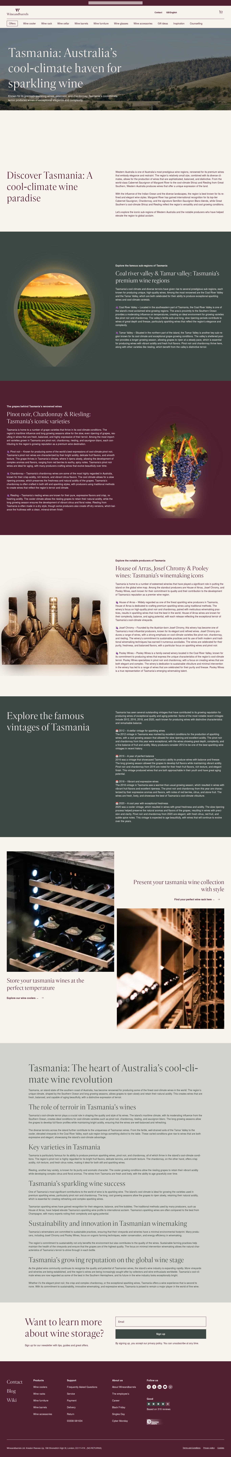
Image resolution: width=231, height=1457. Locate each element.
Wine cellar (63, 23)
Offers (12, 23)
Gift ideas (163, 23)
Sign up (160, 1334)
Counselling (196, 23)
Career (116, 1400)
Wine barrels (81, 23)
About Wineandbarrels (124, 1387)
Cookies (220, 1447)
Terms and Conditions (192, 1447)
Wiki (12, 1400)
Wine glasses (121, 23)
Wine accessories (143, 23)
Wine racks (39, 1393)
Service (71, 1393)
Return (70, 1414)
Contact (158, 12)
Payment (71, 1400)
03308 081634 (75, 1420)
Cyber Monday (120, 1420)
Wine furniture (101, 23)
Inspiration (178, 23)
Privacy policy (209, 1447)
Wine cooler (29, 23)
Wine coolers (40, 1387)
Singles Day (118, 1414)
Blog (11, 1391)
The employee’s (120, 1393)
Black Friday (118, 1407)
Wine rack (46, 23)
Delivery (71, 1407)
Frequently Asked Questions (82, 1387)
